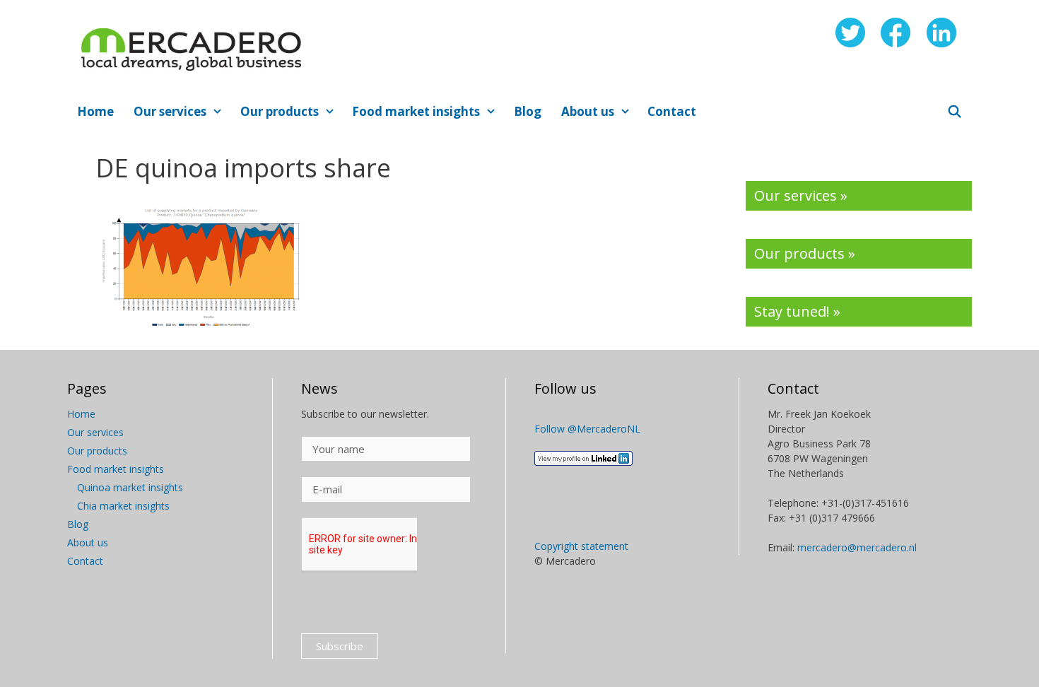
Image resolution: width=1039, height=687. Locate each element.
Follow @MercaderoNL (587, 428)
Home (95, 111)
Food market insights (416, 111)
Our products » (804, 253)
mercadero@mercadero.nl (857, 547)
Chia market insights (123, 505)
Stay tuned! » (797, 311)
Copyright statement (581, 546)
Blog (527, 111)
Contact (671, 111)
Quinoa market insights (130, 487)
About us (587, 111)
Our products (279, 111)
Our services (170, 111)
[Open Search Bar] (954, 111)
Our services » (800, 195)
